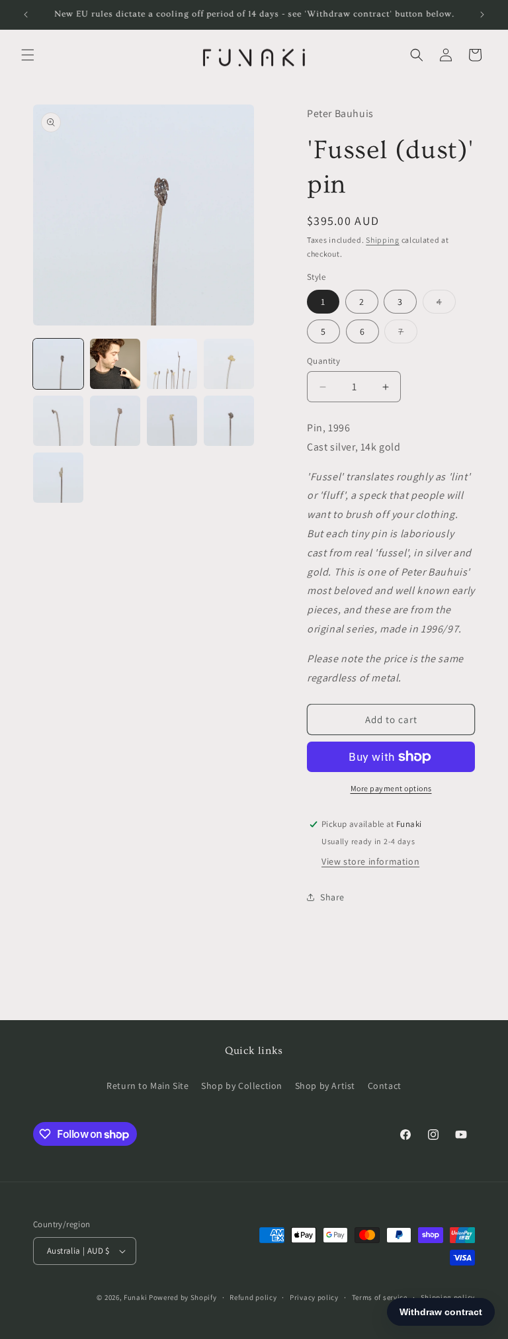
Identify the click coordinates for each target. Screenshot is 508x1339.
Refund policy (253, 1297)
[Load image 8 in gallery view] (229, 421)
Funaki (135, 1297)
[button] (27, 54)
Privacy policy (314, 1297)
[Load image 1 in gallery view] (58, 364)
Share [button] (332, 897)
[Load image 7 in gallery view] (172, 421)
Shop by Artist (325, 1086)
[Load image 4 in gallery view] (229, 364)
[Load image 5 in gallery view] (58, 421)
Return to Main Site (147, 1086)
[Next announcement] (482, 14)
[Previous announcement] (25, 14)
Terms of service (379, 1297)
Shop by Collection (241, 1086)
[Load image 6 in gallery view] (115, 421)
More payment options (391, 788)
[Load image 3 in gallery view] (172, 364)
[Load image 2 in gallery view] (115, 364)
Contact (385, 1086)
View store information (370, 861)
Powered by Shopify (183, 1297)
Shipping (383, 240)
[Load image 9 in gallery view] (58, 478)
